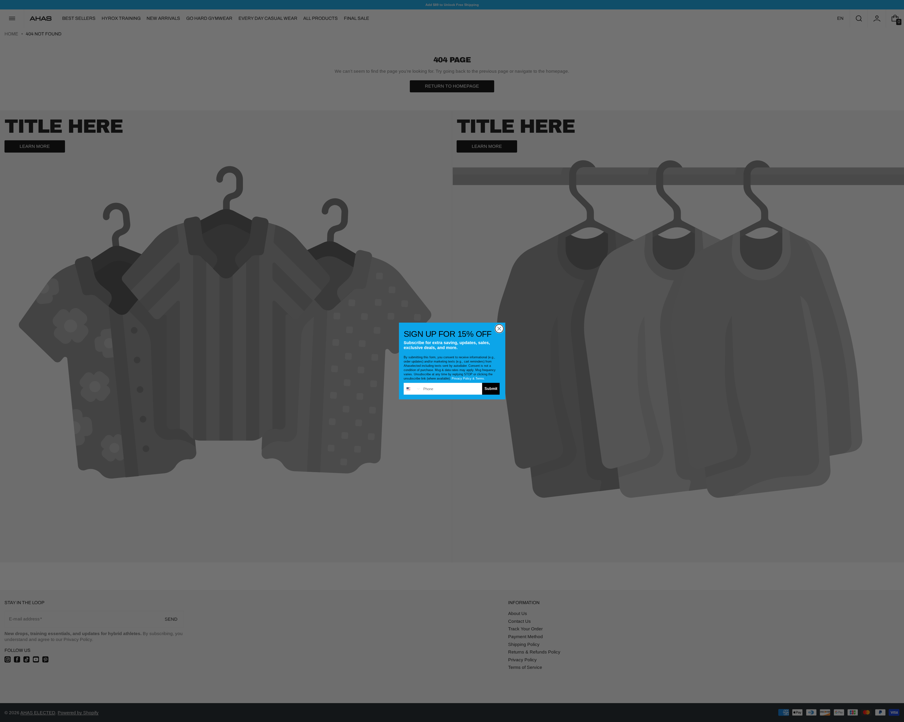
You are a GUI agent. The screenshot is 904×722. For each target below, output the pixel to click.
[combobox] (412, 388)
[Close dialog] (499, 329)
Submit (490, 389)
